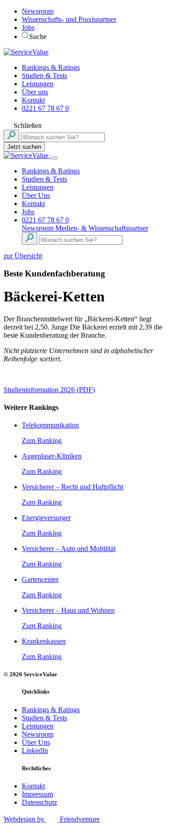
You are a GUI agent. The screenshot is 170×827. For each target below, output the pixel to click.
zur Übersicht (23, 256)
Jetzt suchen (24, 146)
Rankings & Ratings (51, 67)
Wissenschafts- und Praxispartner (69, 19)
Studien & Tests (44, 75)
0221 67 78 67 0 (45, 108)
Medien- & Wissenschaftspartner (101, 228)
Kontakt (33, 100)
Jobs (28, 27)
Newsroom (37, 11)
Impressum (37, 794)
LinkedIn (35, 750)
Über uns (35, 92)
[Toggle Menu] (54, 158)
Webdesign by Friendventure (52, 819)
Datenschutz (39, 802)
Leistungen (37, 84)
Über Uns (36, 195)
